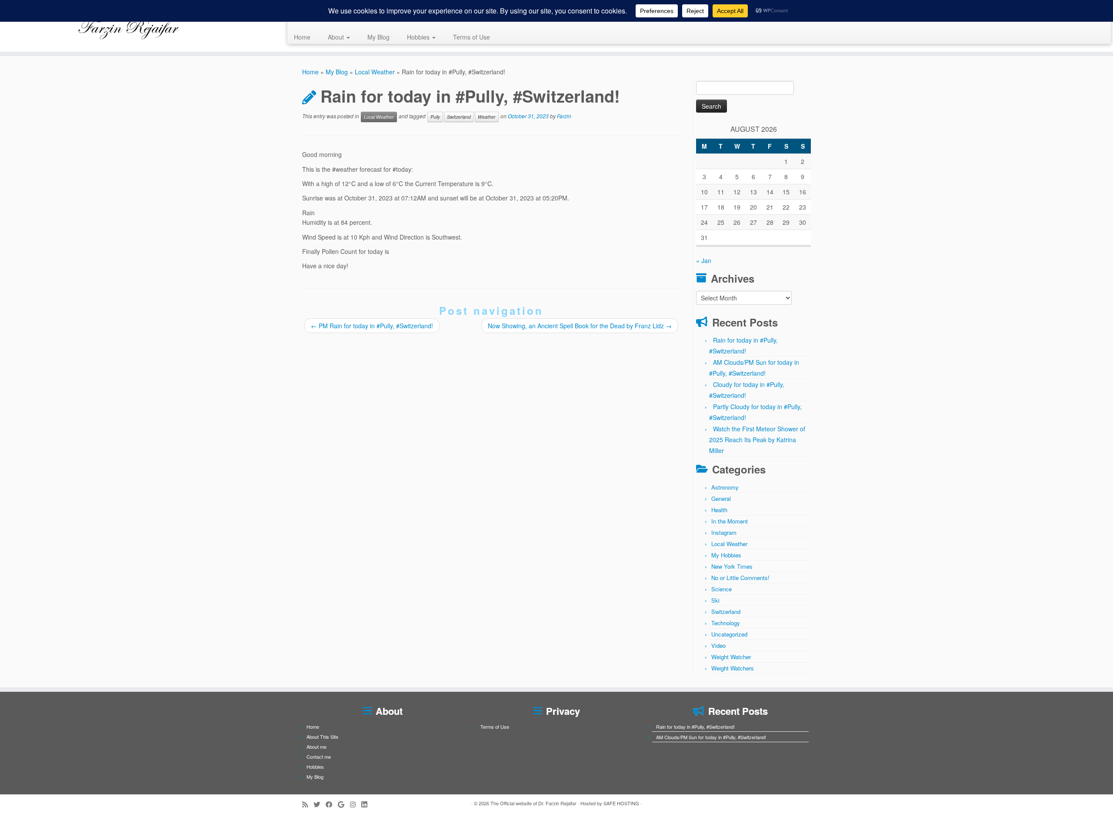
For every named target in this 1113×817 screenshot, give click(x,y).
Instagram (723, 532)
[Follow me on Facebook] (332, 804)
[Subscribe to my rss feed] (307, 804)
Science (721, 589)
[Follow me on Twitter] (319, 804)
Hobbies (419, 37)
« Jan (703, 260)
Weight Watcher (731, 657)
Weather (487, 116)
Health (719, 510)
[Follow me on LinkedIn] (367, 804)
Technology (725, 623)
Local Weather (375, 71)
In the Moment (729, 521)
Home (302, 37)
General (721, 498)
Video (718, 645)
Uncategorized (729, 634)
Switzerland (459, 116)
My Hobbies (726, 555)
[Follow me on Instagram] (355, 804)
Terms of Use (471, 37)
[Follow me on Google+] (344, 804)
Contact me (319, 756)
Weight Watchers (732, 668)
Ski (715, 600)
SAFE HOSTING (621, 803)
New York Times (732, 566)
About (337, 37)
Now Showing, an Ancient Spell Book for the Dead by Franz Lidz (580, 325)
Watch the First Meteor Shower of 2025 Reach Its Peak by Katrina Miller (757, 439)
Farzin (564, 116)
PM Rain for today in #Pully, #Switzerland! (372, 325)
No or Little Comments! (740, 578)
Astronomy (725, 487)
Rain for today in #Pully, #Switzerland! (695, 726)
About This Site (322, 736)
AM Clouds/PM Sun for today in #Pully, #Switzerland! (711, 737)
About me (317, 746)
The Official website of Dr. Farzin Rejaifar (533, 803)
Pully (435, 116)
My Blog (378, 37)
